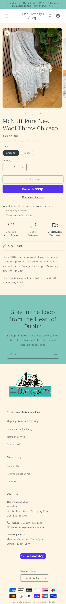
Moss (29, 153)
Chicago (11, 153)
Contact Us (13, 466)
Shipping (19, 141)
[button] (6, 16)
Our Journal (13, 444)
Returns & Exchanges (18, 474)
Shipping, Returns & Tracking (23, 421)
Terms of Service (16, 437)
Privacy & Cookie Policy (20, 429)
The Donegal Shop (28, 602)
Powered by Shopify (46, 602)
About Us (12, 481)
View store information (19, 215)
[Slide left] (25, 114)
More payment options (33, 197)
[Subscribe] (55, 355)
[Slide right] (40, 114)
